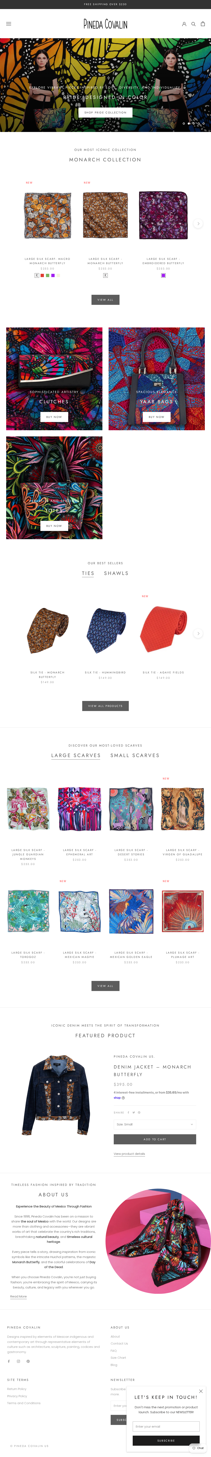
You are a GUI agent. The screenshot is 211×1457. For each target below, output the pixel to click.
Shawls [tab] (116, 573)
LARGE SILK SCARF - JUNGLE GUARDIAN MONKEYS (28, 854)
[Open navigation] (8, 23)
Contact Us (119, 1343)
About (115, 1336)
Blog (114, 1365)
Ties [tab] (88, 573)
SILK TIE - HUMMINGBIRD (105, 672)
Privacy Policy (17, 1396)
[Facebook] (128, 1112)
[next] (198, 223)
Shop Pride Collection (105, 112)
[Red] (42, 275)
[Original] (37, 275)
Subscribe (166, 1441)
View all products (105, 706)
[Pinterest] (139, 1112)
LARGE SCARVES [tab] (76, 755)
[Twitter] (133, 1112)
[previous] (13, 223)
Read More (18, 1296)
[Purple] (53, 275)
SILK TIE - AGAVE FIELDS (163, 672)
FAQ (114, 1350)
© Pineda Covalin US (29, 1446)
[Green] (47, 275)
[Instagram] (18, 1361)
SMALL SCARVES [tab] (135, 755)
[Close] (201, 1391)
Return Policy (16, 1389)
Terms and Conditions (24, 1403)
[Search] (193, 24)
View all (105, 300)
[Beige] (58, 275)
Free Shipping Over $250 (105, 4)
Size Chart (118, 1357)
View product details (129, 1154)
